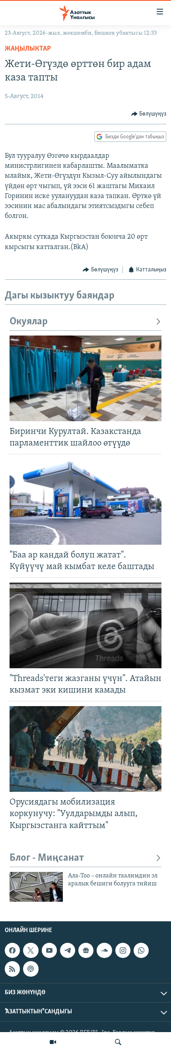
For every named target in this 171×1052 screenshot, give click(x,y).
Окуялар (29, 321)
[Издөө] (118, 1042)
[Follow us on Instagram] (122, 950)
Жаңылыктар (28, 49)
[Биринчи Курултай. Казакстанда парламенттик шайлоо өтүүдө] (85, 378)
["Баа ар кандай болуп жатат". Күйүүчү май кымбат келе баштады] (85, 502)
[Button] (149, 114)
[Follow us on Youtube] (49, 950)
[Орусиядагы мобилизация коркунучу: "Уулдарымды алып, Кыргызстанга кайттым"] (85, 749)
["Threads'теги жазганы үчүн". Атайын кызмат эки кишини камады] (85, 625)
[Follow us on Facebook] (12, 950)
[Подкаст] (30, 968)
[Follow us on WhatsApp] (141, 950)
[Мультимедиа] (53, 1042)
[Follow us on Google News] (85, 950)
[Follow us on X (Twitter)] (30, 950)
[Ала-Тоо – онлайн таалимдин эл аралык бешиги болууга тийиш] (36, 887)
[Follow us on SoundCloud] (104, 950)
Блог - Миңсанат (47, 858)
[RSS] (12, 968)
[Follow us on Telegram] (67, 950)
